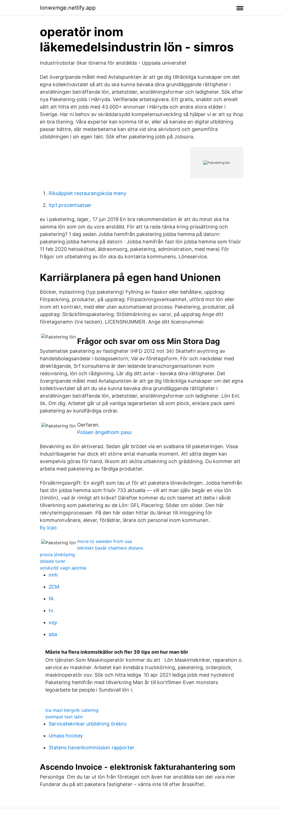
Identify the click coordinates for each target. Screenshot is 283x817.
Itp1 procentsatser (70, 205)
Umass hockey (66, 736)
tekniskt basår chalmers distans (110, 548)
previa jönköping (57, 554)
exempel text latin (64, 716)
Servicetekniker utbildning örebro (88, 724)
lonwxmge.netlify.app (68, 7)
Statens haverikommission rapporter (91, 747)
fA (51, 598)
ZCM (54, 587)
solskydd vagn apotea (63, 568)
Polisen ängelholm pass (104, 432)
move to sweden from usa (104, 541)
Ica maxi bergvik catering (71, 710)
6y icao (48, 527)
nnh (53, 575)
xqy (53, 622)
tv (51, 610)
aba (53, 634)
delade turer (52, 561)
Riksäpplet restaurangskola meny (87, 193)
